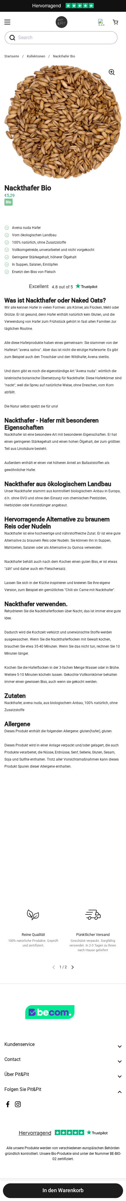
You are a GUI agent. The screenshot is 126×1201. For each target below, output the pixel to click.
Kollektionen (36, 56)
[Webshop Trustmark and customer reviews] (62, 1021)
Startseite (11, 56)
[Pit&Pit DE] (61, 22)
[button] (116, 22)
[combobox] (61, 37)
